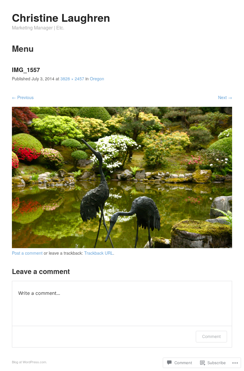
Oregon (97, 79)
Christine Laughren (61, 17)
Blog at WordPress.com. (29, 361)
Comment (211, 336)
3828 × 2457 (72, 79)
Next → (225, 97)
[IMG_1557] (122, 246)
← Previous (23, 97)
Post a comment (27, 253)
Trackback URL (98, 253)
